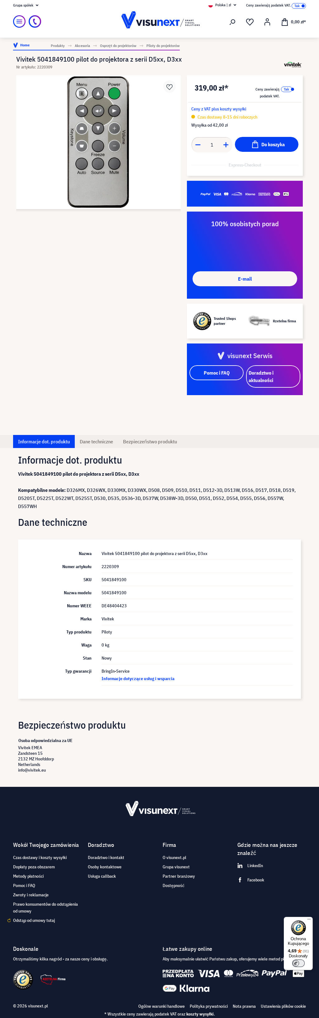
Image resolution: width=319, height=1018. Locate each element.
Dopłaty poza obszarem (34, 867)
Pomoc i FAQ (24, 885)
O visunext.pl (174, 857)
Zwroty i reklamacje (31, 895)
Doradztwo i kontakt (106, 857)
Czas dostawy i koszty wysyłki (40, 857)
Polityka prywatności (209, 1006)
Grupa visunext (176, 867)
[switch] (298, 963)
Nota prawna (244, 1006)
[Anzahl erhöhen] (226, 144)
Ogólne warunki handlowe (161, 1006)
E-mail (245, 279)
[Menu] (19, 21)
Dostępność (173, 885)
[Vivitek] (293, 64)
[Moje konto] (267, 22)
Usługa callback (102, 876)
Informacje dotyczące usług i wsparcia (138, 678)
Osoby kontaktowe (104, 867)
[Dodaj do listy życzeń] (169, 86)
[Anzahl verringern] (197, 144)
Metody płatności (28, 876)
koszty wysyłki (200, 1014)
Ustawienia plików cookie (283, 1006)
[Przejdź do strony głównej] (159, 22)
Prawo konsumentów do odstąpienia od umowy (45, 907)
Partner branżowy (179, 876)
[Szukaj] (232, 22)
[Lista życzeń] (250, 22)
